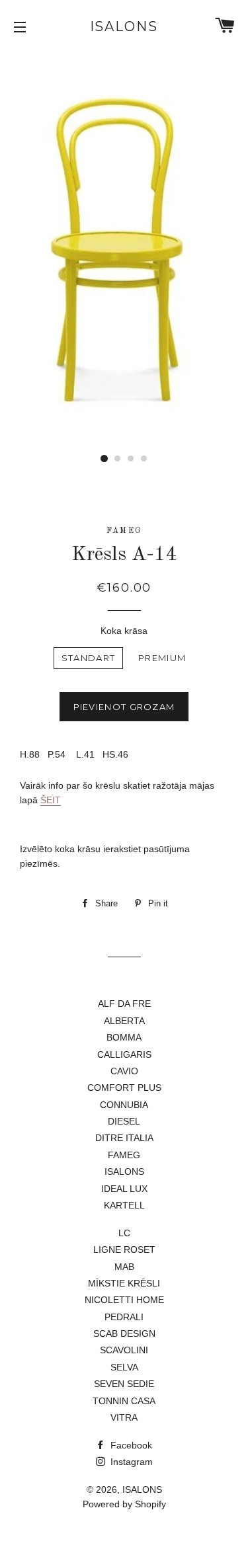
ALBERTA (124, 1020)
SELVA (124, 1367)
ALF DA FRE (124, 1003)
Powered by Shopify (124, 1504)
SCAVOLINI (124, 1350)
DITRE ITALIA (124, 1137)
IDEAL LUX (124, 1188)
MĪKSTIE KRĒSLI (124, 1283)
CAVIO (124, 1071)
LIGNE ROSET (124, 1249)
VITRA (124, 1417)
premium (162, 658)
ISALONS (124, 26)
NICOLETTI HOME (124, 1299)
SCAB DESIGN (124, 1333)
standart (88, 658)
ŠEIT (50, 800)
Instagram (130, 1461)
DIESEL (124, 1121)
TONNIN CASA (124, 1401)
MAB (124, 1266)
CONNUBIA (124, 1104)
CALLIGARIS (124, 1054)
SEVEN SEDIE (124, 1383)
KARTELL (124, 1205)
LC (124, 1233)
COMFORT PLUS (124, 1087)
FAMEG (124, 1155)
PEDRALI (124, 1317)
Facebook (130, 1445)
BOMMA (124, 1037)
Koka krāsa (124, 630)
